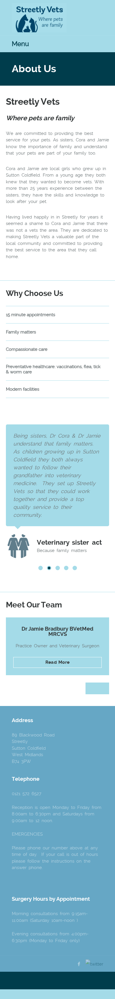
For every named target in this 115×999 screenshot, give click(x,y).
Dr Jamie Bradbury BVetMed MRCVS (57, 631)
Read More (57, 662)
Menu (20, 44)
